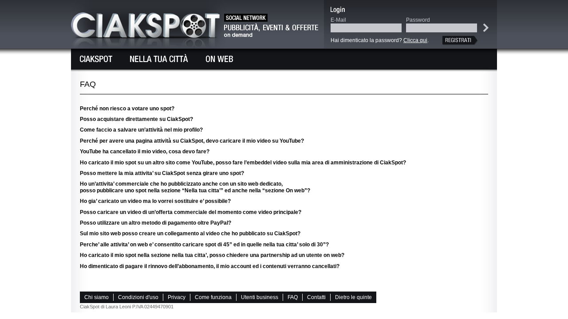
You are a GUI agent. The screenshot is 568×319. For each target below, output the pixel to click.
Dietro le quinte (353, 297)
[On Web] (219, 59)
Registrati (461, 40)
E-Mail (338, 20)
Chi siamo (96, 297)
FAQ (293, 297)
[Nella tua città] (159, 59)
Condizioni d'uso (138, 297)
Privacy (176, 297)
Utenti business (259, 297)
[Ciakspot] (96, 59)
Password (418, 20)
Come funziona (213, 297)
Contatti (316, 297)
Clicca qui (415, 40)
